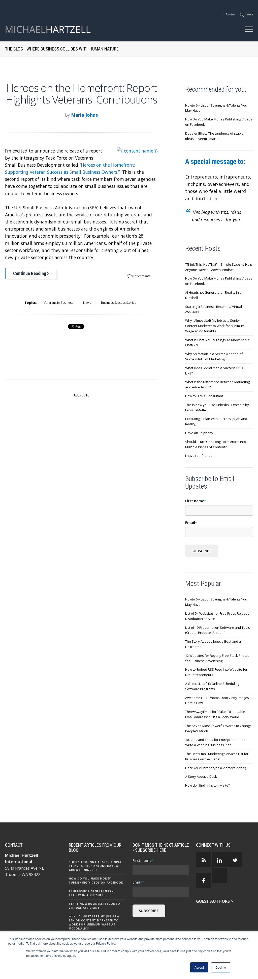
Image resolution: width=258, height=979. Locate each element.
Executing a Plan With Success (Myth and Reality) (216, 421)
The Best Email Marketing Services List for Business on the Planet (216, 756)
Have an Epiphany (199, 433)
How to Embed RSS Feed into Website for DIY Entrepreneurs (216, 672)
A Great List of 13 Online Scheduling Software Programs (212, 686)
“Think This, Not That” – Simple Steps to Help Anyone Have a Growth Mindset (218, 267)
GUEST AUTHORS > (214, 901)
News (87, 302)
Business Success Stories (118, 302)
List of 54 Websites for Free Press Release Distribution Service (217, 616)
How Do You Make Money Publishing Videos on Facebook (218, 122)
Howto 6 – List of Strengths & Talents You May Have (216, 108)
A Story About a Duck (201, 776)
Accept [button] (199, 967)
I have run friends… (200, 455)
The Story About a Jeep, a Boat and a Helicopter (213, 644)
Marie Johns (84, 115)
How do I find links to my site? (207, 785)
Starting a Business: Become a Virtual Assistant (213, 309)
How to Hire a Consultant (204, 396)
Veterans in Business (58, 302)
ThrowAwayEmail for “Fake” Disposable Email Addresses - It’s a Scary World (215, 714)
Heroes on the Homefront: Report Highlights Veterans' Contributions (81, 94)
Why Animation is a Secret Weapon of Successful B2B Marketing (214, 356)
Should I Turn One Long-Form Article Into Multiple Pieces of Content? (215, 444)
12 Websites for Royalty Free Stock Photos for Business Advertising (217, 658)
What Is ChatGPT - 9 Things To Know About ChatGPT (217, 342)
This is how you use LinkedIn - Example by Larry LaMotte (217, 407)
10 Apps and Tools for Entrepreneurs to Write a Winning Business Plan (215, 742)
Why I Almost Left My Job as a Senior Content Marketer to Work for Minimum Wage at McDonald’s (215, 325)
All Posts (81, 395)
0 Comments (141, 276)
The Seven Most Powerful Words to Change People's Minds (218, 728)
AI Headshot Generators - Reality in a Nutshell (213, 295)
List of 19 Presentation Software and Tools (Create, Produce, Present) (217, 630)
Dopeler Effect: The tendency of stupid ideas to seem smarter (214, 136)
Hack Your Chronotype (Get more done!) (215, 768)
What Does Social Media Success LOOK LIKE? (215, 370)
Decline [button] (220, 967)
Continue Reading (30, 273)
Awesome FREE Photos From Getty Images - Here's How (218, 700)
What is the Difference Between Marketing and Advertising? (217, 384)
